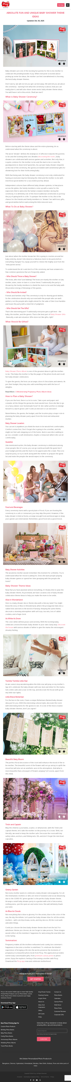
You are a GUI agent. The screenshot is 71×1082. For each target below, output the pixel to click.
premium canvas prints (44, 956)
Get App (60, 5)
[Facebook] (30, 1080)
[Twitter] (40, 1080)
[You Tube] (37, 1080)
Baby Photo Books (6, 1033)
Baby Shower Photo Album (16, 371)
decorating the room (46, 156)
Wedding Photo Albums (8, 1043)
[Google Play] (7, 1007)
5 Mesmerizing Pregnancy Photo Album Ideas (33, 392)
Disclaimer (19, 1077)
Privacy (52, 1077)
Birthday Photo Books (7, 1030)
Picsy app (21, 961)
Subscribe (43, 1039)
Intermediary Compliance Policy (31, 1077)
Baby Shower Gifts (58, 314)
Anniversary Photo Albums (9, 1039)
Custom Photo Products (8, 1026)
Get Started (35, 979)
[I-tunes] (21, 1007)
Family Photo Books (7, 1036)
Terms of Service (45, 1077)
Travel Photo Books (7, 1046)
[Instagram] (33, 1080)
